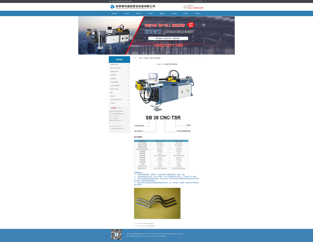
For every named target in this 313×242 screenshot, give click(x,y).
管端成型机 (113, 75)
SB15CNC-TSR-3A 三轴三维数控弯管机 (146, 226)
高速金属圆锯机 (114, 82)
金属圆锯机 (113, 78)
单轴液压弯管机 (114, 64)
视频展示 (162, 13)
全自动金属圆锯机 (115, 85)
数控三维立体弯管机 (115, 68)
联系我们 (197, 13)
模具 (111, 92)
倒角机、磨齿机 (114, 89)
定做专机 (112, 103)
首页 (140, 58)
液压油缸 (112, 96)
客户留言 (185, 13)
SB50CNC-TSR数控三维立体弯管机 (145, 223)
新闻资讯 (138, 13)
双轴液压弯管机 (114, 71)
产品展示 (150, 13)
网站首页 (114, 13)
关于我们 (126, 13)
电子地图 (173, 13)
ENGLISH (200, 1)
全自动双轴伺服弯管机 (116, 99)
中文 (196, 1)
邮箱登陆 (163, 236)
